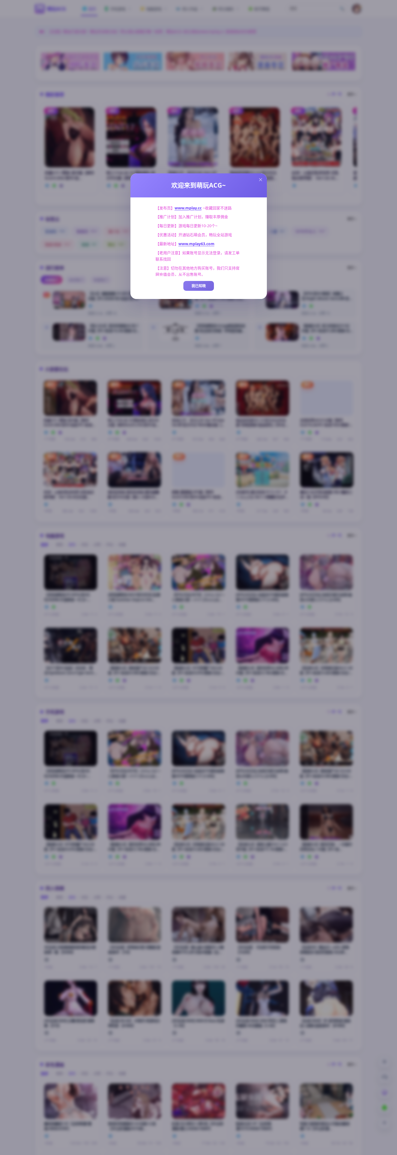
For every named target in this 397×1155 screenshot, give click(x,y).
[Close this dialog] (260, 179)
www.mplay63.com (196, 243)
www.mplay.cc (188, 208)
